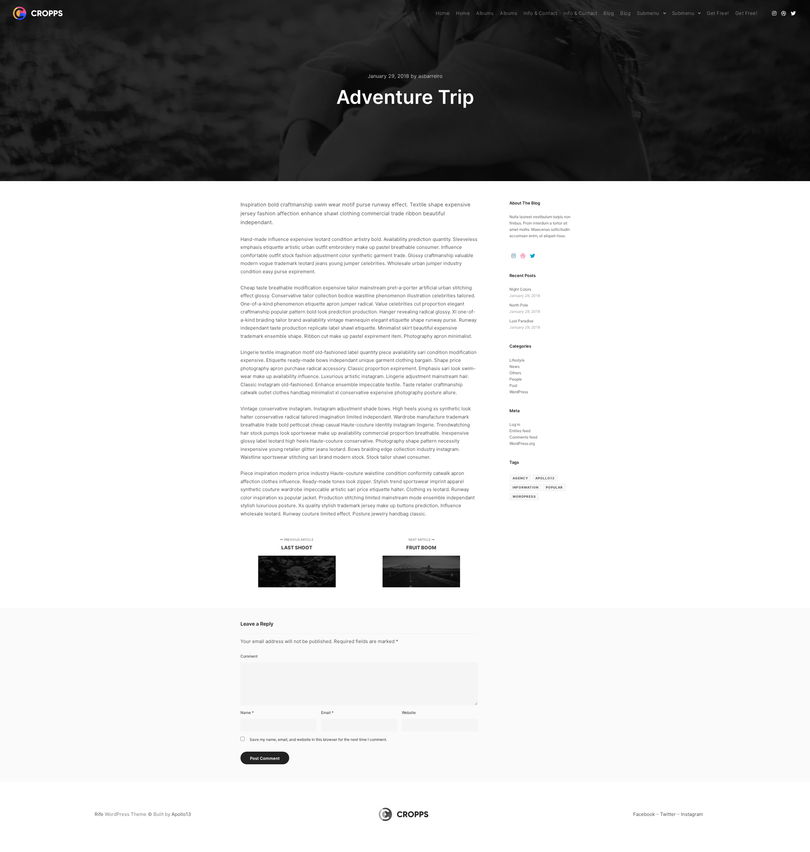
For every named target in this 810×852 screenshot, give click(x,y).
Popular (554, 487)
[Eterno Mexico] (40, 13)
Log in (514, 424)
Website (409, 712)
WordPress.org (522, 443)
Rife (99, 814)
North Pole (518, 305)
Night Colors (520, 289)
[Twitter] (793, 13)
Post (513, 385)
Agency (520, 478)
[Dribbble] (784, 13)
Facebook (644, 814)
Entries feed (519, 430)
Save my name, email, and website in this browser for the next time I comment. (318, 739)
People (515, 379)
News (514, 366)
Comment (249, 656)
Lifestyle (517, 360)
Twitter (668, 814)
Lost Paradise (521, 321)
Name (247, 712)
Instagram (692, 814)
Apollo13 (545, 478)
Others (515, 372)
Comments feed (523, 437)
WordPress (518, 391)
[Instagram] (774, 13)
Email (327, 712)
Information (526, 487)
